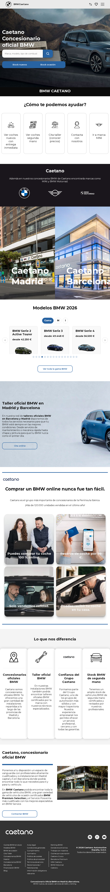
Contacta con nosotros (77, 138)
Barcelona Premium (59, 859)
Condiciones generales (36, 848)
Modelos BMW (9, 848)
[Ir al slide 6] (48, 357)
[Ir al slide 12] (65, 357)
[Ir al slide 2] (36, 357)
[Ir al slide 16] (76, 357)
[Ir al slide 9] (56, 357)
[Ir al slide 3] (39, 357)
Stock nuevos (19, 64)
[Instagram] (97, 837)
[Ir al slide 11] (62, 357)
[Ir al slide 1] (33, 357)
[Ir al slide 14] (70, 357)
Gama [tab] (47, 320)
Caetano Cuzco (57, 856)
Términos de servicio (35, 862)
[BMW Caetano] (8, 4)
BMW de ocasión (10, 851)
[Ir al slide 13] (68, 357)
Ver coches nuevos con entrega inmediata (11, 141)
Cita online (19, 446)
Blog (5, 871)
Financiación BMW (11, 868)
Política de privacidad (36, 859)
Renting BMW (57, 845)
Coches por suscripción (60, 853)
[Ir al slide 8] (53, 357)
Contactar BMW (19, 814)
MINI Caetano (56, 862)
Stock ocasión (48, 64)
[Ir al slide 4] (42, 357)
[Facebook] (90, 837)
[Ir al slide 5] (45, 357)
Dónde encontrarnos (59, 848)
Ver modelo (23, 350)
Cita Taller (8, 853)
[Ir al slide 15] (73, 357)
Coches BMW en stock (13, 845)
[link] (27, 253)
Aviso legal (31, 845)
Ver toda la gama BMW (55, 369)
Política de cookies (34, 856)
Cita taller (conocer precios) (55, 138)
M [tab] (58, 320)
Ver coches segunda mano (33, 138)
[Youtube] (104, 837)
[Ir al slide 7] (50, 357)
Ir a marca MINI (99, 136)
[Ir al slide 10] (59, 357)
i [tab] (65, 320)
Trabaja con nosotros (59, 851)
